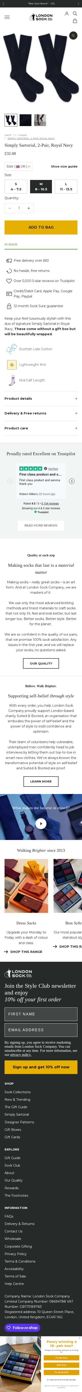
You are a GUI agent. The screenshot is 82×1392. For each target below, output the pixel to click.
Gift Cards (12, 1137)
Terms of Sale (15, 1276)
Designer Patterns (19, 1122)
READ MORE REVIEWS (41, 525)
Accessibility (14, 1269)
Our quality (41, 663)
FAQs (9, 1216)
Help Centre (14, 1284)
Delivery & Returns (19, 1224)
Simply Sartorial (17, 1114)
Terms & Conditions (20, 1261)
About (9, 1173)
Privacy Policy (16, 1254)
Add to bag (41, 227)
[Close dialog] (79, 1338)
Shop (8, 135)
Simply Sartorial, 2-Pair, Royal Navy (31, 138)
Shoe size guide (64, 166)
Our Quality (14, 1180)
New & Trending (17, 1100)
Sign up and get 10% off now (41, 1067)
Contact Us (13, 1231)
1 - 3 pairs (21, 135)
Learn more (41, 781)
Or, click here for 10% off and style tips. (61, 1379)
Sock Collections (18, 1092)
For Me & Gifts (61, 1372)
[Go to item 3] (40, 120)
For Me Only (61, 1358)
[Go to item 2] (25, 120)
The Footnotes (16, 1195)
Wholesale (13, 1239)
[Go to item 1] (11, 120)
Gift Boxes (13, 1130)
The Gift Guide (16, 1107)
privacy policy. (20, 1055)
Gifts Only (61, 1365)
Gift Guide (12, 1158)
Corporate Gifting (18, 1246)
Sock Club (12, 1165)
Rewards (11, 1188)
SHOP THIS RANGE (26, 952)
